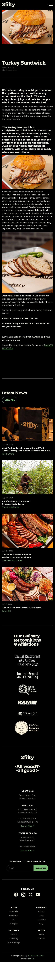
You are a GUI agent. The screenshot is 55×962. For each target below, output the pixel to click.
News (41, 934)
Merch (14, 934)
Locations (41, 919)
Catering (14, 938)
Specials (14, 911)
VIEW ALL (10, 400)
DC (13, 919)
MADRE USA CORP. (36, 956)
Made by (27, 959)
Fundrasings (14, 942)
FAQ (41, 923)
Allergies (13, 923)
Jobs (41, 915)
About (41, 911)
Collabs (41, 938)
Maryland (13, 915)
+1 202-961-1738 (27, 846)
